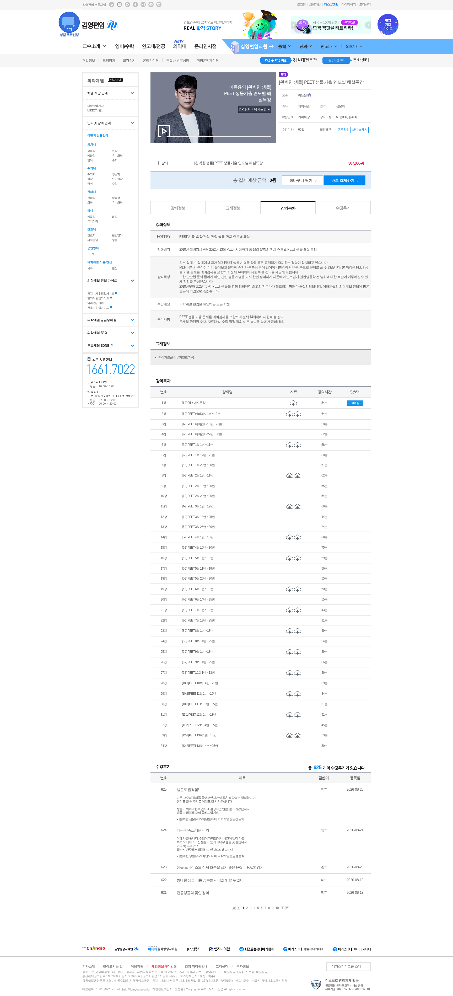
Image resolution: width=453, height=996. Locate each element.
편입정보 (88, 60)
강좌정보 (178, 208)
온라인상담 (151, 60)
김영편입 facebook (135, 4)
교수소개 (91, 46)
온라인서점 (205, 46)
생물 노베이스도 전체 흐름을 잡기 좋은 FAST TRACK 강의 (220, 867)
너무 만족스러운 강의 (193, 830)
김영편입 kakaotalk (158, 4)
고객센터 (365, 4)
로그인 (301, 4)
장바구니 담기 (300, 180)
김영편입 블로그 (111, 4)
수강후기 (343, 208)
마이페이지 (348, 4)
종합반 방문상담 (177, 60)
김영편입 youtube (151, 4)
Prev (294, 25)
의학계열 (95, 80)
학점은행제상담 (208, 60)
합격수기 (129, 60)
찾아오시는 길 (113, 966)
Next (368, 25)
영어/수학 (124, 46)
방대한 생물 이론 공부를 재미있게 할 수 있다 (210, 880)
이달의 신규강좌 (97, 135)
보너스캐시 (360, 129)
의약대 (352, 46)
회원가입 (315, 4)
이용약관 (137, 966)
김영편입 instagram (143, 4)
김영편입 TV (127, 4)
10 (277, 908)
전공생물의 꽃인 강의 (193, 893)
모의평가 (109, 60)
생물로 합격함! (188, 790)
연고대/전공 (153, 46)
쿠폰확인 (343, 129)
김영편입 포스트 (119, 4)
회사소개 (88, 966)
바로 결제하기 (342, 180)
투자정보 (242, 966)
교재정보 (233, 208)
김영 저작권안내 (196, 966)
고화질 (355, 403)
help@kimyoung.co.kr (136, 989)
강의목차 (288, 208)
